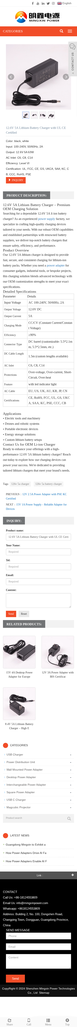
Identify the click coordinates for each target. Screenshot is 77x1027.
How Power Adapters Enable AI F (26, 861)
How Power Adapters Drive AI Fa (26, 852)
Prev (11, 77)
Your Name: (13, 545)
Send (11, 613)
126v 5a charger (20, 483)
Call (29, 1024)
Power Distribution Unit (21, 762)
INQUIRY (17, 180)
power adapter (56, 265)
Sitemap (44, 992)
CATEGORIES (13, 31)
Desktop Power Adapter (21, 777)
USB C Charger (16, 799)
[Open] (72, 59)
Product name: (15, 530)
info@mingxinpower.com (32, 903)
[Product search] (69, 818)
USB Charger (15, 754)
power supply (46, 219)
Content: (11, 590)
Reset (24, 613)
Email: (10, 575)
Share (10, 1024)
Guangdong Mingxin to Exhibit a (26, 844)
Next (66, 77)
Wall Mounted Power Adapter (25, 769)
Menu (48, 1024)
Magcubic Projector (19, 807)
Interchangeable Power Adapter (26, 784)
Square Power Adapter (21, 792)
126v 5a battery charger (48, 483)
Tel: (8, 560)
